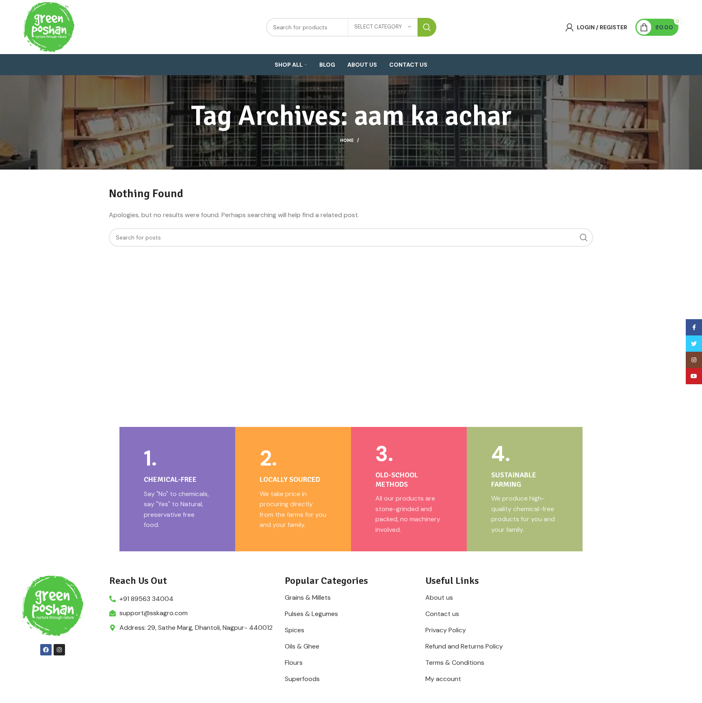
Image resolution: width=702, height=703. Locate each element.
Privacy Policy (445, 630)
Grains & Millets (308, 598)
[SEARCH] (427, 27)
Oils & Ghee (302, 646)
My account (443, 679)
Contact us (442, 614)
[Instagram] (59, 649)
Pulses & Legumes (311, 614)
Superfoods (302, 679)
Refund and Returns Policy (464, 646)
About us (439, 598)
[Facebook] (46, 649)
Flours (294, 663)
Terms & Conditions (454, 663)
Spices (294, 630)
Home (347, 140)
